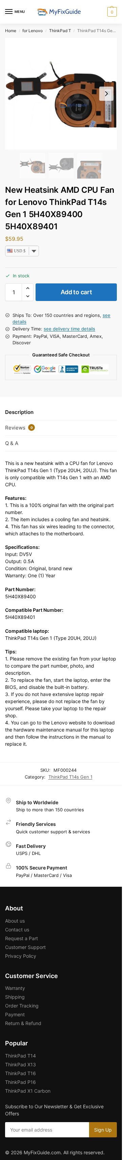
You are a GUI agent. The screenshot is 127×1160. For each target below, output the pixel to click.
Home (10, 30)
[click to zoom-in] (61, 93)
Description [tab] (19, 412)
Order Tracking (22, 1005)
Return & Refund (23, 1023)
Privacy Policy (20, 956)
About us (15, 921)
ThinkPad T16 (20, 1073)
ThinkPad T (60, 30)
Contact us (17, 929)
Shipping (15, 997)
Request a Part (21, 938)
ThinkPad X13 (20, 1064)
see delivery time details (69, 328)
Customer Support (25, 947)
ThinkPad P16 (20, 1082)
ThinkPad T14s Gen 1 (70, 777)
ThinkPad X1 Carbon (27, 1091)
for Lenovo (32, 30)
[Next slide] (106, 94)
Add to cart (76, 292)
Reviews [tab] (19, 427)
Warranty (15, 988)
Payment (15, 1014)
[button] (111, 12)
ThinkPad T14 (20, 1056)
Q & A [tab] (11, 443)
